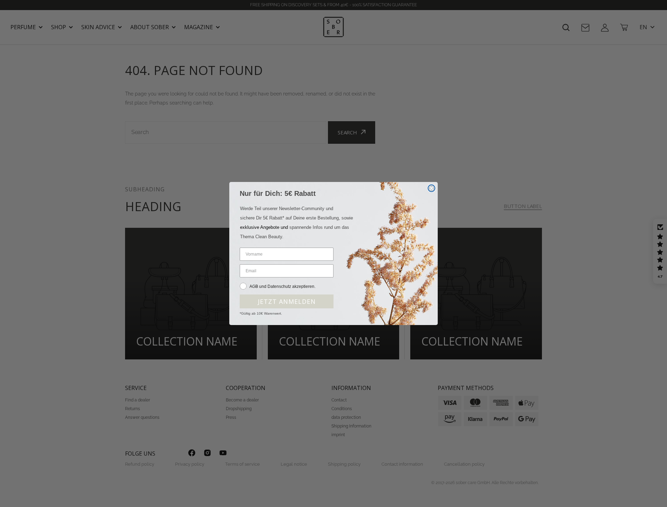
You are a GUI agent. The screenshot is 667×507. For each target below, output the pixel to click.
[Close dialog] (431, 188)
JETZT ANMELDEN (287, 301)
